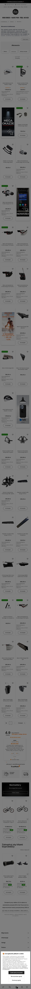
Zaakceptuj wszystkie (16, 972)
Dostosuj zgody (16, 980)
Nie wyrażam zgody (16, 976)
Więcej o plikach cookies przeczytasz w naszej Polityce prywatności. (15, 968)
